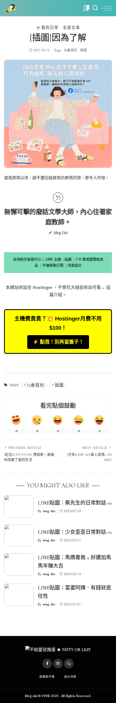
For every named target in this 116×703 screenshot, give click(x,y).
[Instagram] (58, 663)
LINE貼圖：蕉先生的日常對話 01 (75, 503)
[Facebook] (47, 663)
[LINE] (69, 663)
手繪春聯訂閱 (52, 265)
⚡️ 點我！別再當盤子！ (58, 342)
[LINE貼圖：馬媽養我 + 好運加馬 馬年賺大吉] (19, 564)
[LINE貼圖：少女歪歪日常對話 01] (19, 535)
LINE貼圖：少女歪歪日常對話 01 (75, 532)
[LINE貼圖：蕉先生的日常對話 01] (19, 506)
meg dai (49, 511)
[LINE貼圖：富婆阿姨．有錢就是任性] (19, 595)
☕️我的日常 (47, 27)
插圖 (83, 50)
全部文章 (71, 27)
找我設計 (75, 265)
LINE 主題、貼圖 (58, 259)
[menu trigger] (106, 8)
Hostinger (42, 287)
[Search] (95, 8)
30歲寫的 (70, 50)
